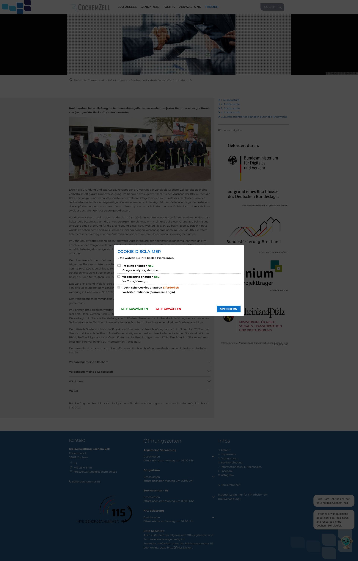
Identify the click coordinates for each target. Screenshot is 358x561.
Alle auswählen (134, 309)
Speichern (228, 309)
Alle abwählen (168, 309)
